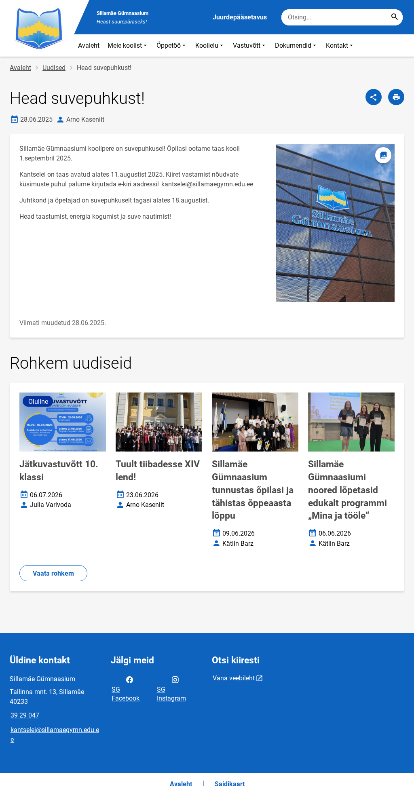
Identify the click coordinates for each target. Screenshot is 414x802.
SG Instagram (171, 694)
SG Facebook (125, 694)
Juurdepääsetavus (240, 17)
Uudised (53, 68)
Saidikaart (230, 784)
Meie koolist (125, 45)
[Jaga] (373, 97)
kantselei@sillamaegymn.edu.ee (207, 184)
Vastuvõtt (246, 45)
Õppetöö (168, 45)
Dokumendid (293, 45)
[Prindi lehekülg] (396, 97)
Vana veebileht (234, 678)
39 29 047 (25, 715)
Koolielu (206, 45)
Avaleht (88, 45)
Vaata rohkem (53, 573)
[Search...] (394, 17)
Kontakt (337, 45)
